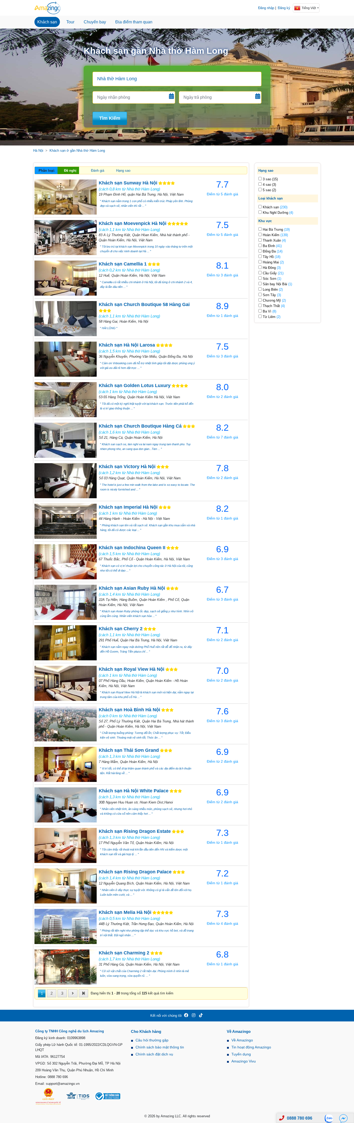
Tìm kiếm (109, 118)
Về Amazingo (242, 1040)
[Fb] (343, 1118)
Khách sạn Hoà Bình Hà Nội (129, 709)
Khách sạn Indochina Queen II (132, 547)
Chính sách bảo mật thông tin (160, 1047)
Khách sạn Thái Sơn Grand (129, 750)
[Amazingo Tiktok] (201, 1016)
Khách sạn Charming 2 (124, 952)
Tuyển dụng (241, 1054)
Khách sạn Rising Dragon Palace (135, 871)
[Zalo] (330, 1118)
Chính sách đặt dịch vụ (154, 1054)
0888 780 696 (299, 1118)
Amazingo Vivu (243, 1061)
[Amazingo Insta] (193, 1016)
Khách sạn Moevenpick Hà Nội (132, 223)
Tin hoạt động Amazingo (251, 1047)
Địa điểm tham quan (133, 22)
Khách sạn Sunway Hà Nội (128, 182)
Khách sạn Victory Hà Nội (127, 466)
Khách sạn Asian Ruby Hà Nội (132, 588)
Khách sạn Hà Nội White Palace (133, 790)
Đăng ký (284, 8)
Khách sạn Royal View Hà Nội (131, 669)
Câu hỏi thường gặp (152, 1040)
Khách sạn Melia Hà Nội (125, 912)
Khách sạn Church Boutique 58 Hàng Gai (144, 304)
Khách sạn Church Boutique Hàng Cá (140, 426)
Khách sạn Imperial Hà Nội (128, 507)
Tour (70, 22)
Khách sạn (47, 22)
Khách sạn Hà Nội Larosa (127, 345)
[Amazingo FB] (186, 1016)
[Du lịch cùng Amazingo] (47, 8)
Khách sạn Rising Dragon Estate (135, 831)
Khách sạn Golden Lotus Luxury (135, 385)
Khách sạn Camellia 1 (123, 264)
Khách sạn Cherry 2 (121, 628)
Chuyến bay (95, 22)
